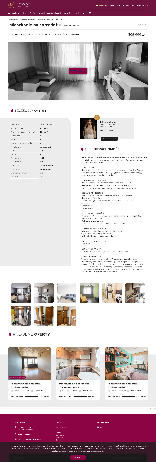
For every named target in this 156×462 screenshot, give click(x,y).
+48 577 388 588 (24, 435)
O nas (24, 13)
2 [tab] (152, 408)
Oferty (32, 13)
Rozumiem (78, 457)
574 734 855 (107, 131)
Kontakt (66, 13)
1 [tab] (150, 408)
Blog (57, 440)
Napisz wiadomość (109, 139)
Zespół (42, 13)
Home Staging (78, 13)
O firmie (59, 430)
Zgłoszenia (60, 435)
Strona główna (14, 13)
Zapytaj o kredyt (54, 13)
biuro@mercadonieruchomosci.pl (31, 439)
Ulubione (59, 437)
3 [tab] (154, 408)
